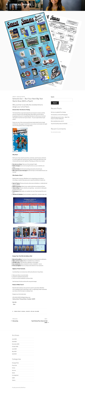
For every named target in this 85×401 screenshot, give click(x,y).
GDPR (33, 299)
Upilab (32, 311)
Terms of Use (15, 299)
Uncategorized (15, 375)
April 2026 (14, 341)
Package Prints (15, 362)
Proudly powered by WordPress (18, 387)
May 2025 (14, 351)
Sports (28, 311)
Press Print (17, 311)
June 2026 (14, 339)
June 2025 (14, 348)
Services (14, 370)
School (23, 311)
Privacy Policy (23, 299)
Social (23, 96)
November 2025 (15, 344)
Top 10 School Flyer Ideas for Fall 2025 (59, 123)
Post (14, 304)
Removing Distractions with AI (57, 121)
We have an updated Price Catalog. (58, 112)
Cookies (29, 299)
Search (52, 96)
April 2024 (14, 353)
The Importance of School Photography (59, 114)
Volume (37, 311)
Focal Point (21, 4)
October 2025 (15, 346)
